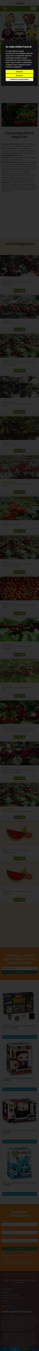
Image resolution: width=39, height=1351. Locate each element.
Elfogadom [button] (19, 71)
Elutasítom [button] (19, 75)
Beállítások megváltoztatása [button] (19, 79)
